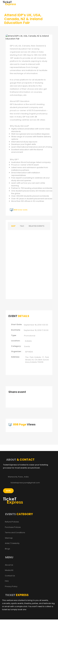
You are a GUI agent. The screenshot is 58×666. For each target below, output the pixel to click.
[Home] (9, 3)
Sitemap (9, 538)
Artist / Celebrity (12, 543)
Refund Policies (12, 522)
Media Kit (9, 570)
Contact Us (10, 575)
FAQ (7, 581)
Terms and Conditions (15, 532)
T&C (22, 226)
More (8, 491)
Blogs (7, 549)
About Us (9, 565)
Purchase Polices (13, 527)
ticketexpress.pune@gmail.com (25, 482)
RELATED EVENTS (36, 226)
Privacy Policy (11, 586)
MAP (13, 226)
